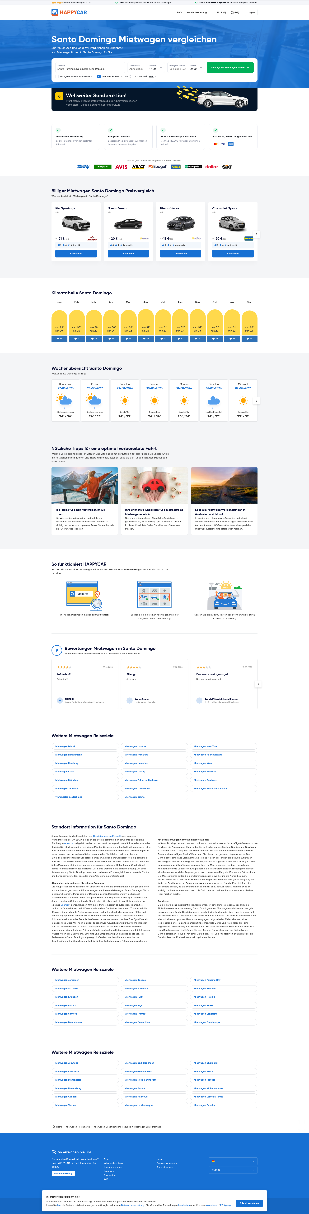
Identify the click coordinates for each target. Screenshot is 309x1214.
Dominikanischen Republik (107, 836)
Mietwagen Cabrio (135, 797)
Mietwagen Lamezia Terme (208, 1096)
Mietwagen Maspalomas (68, 1022)
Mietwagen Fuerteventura (208, 754)
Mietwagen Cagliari (66, 1096)
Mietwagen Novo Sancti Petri (140, 1080)
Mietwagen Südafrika (136, 988)
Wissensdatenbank (113, 1163)
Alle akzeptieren (249, 1203)
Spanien (65, 904)
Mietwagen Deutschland (68, 754)
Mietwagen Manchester (68, 1080)
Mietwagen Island (65, 746)
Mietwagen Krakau (204, 1071)
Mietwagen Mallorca (205, 771)
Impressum (109, 1171)
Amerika (68, 843)
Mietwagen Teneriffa (66, 788)
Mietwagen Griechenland (138, 1071)
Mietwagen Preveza (204, 1080)
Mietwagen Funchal (204, 1105)
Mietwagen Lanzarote (205, 1014)
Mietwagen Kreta (64, 771)
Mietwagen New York (205, 746)
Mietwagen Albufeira (66, 1063)
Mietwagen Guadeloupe (207, 1022)
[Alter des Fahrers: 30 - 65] (99, 76)
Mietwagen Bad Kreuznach (139, 1063)
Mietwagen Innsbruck (67, 1071)
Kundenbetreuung (197, 12)
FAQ (179, 12)
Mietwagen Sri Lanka (66, 988)
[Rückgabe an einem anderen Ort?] (57, 76)
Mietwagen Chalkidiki (206, 1063)
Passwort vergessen (166, 1163)
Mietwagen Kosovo (135, 980)
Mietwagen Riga (133, 1005)
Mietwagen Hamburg (67, 763)
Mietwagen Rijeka (203, 1005)
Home (59, 1126)
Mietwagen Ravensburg (68, 1088)
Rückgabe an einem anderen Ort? (76, 76)
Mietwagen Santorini (66, 1014)
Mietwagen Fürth (134, 997)
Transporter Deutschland (68, 797)
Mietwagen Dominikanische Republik (112, 1126)
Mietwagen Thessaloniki (138, 788)
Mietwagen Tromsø (135, 1014)
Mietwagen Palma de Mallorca (141, 780)
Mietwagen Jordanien (67, 980)
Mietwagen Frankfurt (136, 754)
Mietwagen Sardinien (205, 780)
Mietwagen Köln (203, 763)
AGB (106, 1179)
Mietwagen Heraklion (136, 763)
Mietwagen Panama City (207, 980)
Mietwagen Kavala (135, 1088)
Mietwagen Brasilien (205, 988)
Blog (106, 1159)
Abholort (61, 65)
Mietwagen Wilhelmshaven (209, 1088)
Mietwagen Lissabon (136, 746)
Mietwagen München (67, 780)
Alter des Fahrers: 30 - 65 (115, 76)
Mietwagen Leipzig (135, 771)
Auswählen (76, 253)
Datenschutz (110, 1175)
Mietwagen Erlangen (66, 997)
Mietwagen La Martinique (139, 1105)
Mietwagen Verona (65, 1105)
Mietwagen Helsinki (204, 997)
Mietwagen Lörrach (65, 1005)
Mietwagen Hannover (136, 1096)
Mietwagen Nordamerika (78, 1126)
